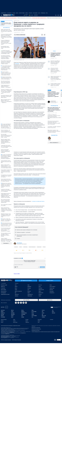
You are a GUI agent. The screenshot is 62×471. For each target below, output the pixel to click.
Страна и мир (52, 288)
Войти (17, 267)
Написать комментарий (20, 34)
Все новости (6, 27)
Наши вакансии (3, 291)
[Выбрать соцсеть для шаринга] (45, 35)
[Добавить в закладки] (42, 35)
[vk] (18, 303)
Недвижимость (30, 294)
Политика (40, 288)
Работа (40, 291)
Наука (29, 292)
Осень (40, 286)
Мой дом (29, 291)
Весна (16, 288)
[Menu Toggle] (1, 15)
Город (16, 289)
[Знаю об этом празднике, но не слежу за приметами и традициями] (15, 234)
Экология (51, 289)
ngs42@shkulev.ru (11, 332)
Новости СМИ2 (17, 273)
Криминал (29, 286)
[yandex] (26, 303)
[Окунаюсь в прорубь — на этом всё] (15, 232)
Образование (30, 295)
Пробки (31, 15)
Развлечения (41, 292)
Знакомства (54, 135)
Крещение (17, 63)
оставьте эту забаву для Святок (38, 201)
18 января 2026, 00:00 (17, 32)
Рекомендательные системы (35, 330)
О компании (3, 288)
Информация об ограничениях (36, 327)
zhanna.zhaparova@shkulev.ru (5, 336)
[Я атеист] (15, 238)
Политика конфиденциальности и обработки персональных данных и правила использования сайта (46, 331)
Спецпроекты (52, 292)
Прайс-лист (3, 286)
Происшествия (41, 289)
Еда (15, 292)
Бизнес (16, 286)
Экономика (52, 291)
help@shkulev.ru (7, 333)
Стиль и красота (52, 286)
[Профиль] (60, 15)
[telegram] (16, 303)
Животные (17, 294)
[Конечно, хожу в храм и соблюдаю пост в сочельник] (15, 229)
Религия (40, 294)
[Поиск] (56, 15)
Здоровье (16, 295)
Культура (29, 288)
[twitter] (23, 303)
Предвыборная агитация (5, 294)
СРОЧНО (2, 21)
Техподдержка (3, 292)
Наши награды (3, 289)
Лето (28, 289)
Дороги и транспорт (18, 291)
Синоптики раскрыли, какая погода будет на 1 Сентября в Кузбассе (6, 23)
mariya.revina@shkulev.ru (4, 337)
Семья (40, 295)
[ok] (21, 303)
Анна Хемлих (19, 242)
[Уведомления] (58, 15)
